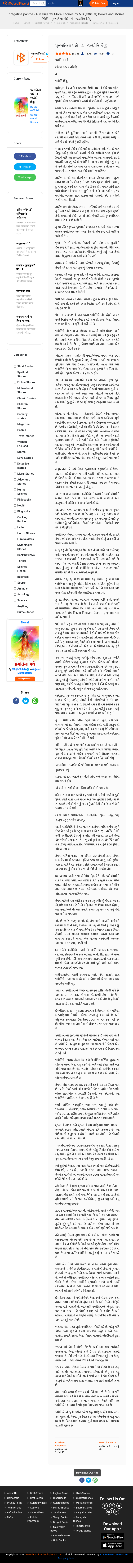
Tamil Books (59, 1512)
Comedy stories (22, 416)
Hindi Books (59, 1498)
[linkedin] (116, 1512)
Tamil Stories (83, 1525)
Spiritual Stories (22, 374)
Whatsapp (26, 177)
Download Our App (87, 1472)
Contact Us (13, 1498)
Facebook (26, 156)
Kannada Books (61, 1535)
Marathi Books (61, 1507)
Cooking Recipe (22, 519)
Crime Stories (25, 612)
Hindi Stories (83, 1493)
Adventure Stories (23, 481)
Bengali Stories (84, 1512)
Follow (40, 59)
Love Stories (25, 457)
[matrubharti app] (80, 3)
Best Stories (36, 1493)
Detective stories (23, 465)
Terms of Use (14, 1507)
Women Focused (22, 444)
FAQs (10, 1517)
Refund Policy (14, 1512)
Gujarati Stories (84, 1498)
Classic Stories (26, 398)
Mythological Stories (25, 547)
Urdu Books (59, 1540)
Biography (23, 511)
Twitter (27, 166)
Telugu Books (60, 1517)
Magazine (23, 424)
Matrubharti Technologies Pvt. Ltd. (45, 1554)
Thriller (21, 561)
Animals (22, 588)
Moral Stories (25, 473)
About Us (12, 1493)
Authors (34, 1507)
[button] (43, 3)
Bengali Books (60, 1522)
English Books (60, 1493)
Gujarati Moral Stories (34, 119)
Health (21, 505)
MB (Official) (38, 53)
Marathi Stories (84, 1502)
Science (22, 600)
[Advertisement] (25, 727)
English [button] (52, 3)
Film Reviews (25, 539)
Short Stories (25, 366)
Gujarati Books (61, 1502)
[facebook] (105, 1506)
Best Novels (36, 1498)
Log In (115, 3)
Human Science (22, 491)
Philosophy (24, 499)
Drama (21, 452)
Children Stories (22, 406)
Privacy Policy (14, 1502)
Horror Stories (26, 533)
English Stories (84, 1507)
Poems (21, 430)
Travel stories (25, 436)
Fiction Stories (26, 382)
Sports (21, 582)
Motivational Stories (25, 390)
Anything (22, 606)
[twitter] (119, 1506)
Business (23, 576)
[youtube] (109, 1512)
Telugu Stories (83, 1530)
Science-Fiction (22, 569)
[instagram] (112, 1506)
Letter (21, 527)
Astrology (23, 594)
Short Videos (37, 1512)
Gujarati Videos (38, 1502)
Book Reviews (26, 555)
